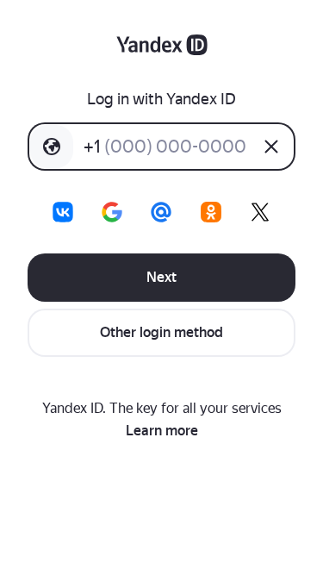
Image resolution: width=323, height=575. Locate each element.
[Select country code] (51, 146)
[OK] (211, 212)
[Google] (112, 212)
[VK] (63, 212)
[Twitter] (260, 212)
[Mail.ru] (161, 212)
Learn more (162, 430)
